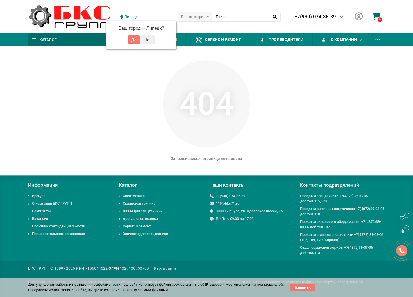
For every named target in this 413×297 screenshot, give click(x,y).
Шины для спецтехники (142, 211)
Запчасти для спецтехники (145, 234)
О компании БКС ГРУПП (52, 203)
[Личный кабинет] (359, 17)
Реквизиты (41, 211)
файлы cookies (171, 284)
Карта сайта (165, 268)
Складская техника (139, 203)
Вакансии (40, 218)
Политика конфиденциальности (58, 226)
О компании (344, 39)
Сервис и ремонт (223, 39)
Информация (43, 185)
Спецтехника (134, 196)
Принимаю (302, 287)
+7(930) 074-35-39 (315, 16)
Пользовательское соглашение (58, 234)
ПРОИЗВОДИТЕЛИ (286, 39)
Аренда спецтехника (140, 218)
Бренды (38, 196)
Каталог (128, 185)
